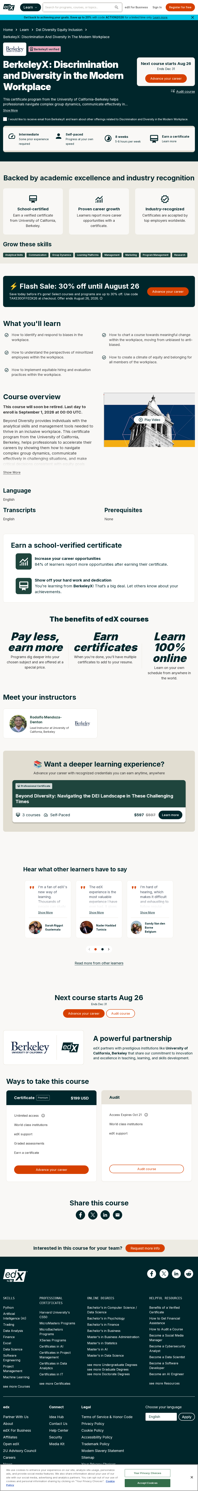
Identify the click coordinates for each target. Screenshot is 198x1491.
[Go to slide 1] (95, 949)
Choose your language (163, 1407)
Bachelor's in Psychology (106, 1318)
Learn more (160, 17)
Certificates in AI (51, 1346)
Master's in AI (97, 1349)
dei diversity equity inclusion (59, 30)
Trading (8, 1324)
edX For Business (136, 7)
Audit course (185, 91)
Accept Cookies (147, 1482)
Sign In (157, 7)
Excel (7, 1343)
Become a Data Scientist (167, 1357)
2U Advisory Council (19, 1451)
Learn (28, 7)
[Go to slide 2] (102, 949)
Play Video (152, 420)
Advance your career (166, 78)
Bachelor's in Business (103, 1331)
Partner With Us (15, 1417)
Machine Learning (16, 1377)
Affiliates (10, 1437)
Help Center (58, 1430)
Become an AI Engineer (166, 1374)
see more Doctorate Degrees (108, 1374)
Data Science (12, 1349)
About (8, 1424)
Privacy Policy (92, 1424)
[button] (116, 7)
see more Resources (164, 1383)
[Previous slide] (89, 949)
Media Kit (56, 1444)
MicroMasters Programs (57, 1323)
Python (8, 1307)
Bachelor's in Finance (103, 1324)
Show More (10, 110)
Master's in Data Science (105, 1355)
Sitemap (87, 1457)
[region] (99, 1477)
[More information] (101, 298)
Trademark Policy (95, 1444)
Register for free (180, 7)
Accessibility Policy (96, 1437)
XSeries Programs (52, 1340)
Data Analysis (13, 1331)
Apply (186, 1417)
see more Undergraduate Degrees (112, 1365)
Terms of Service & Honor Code (106, 1417)
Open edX (11, 1444)
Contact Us (58, 1424)
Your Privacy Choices (147, 1473)
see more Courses (16, 1386)
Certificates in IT (51, 1374)
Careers (9, 1457)
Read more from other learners (99, 963)
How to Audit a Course (166, 1329)
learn (24, 30)
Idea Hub (56, 1417)
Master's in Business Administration (113, 1337)
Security (55, 1437)
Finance (9, 1337)
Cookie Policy (92, 1430)
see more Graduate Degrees (108, 1369)
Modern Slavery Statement (102, 1451)
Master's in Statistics (102, 1343)
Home (8, 30)
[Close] (192, 1477)
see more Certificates (54, 1383)
